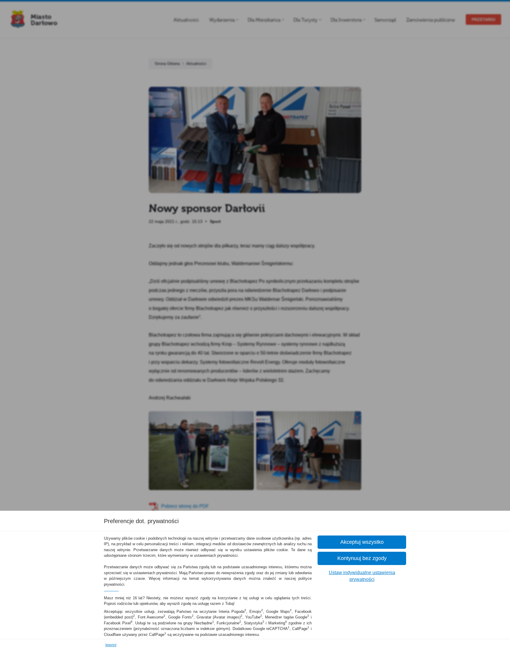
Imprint (110, 645)
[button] (362, 542)
